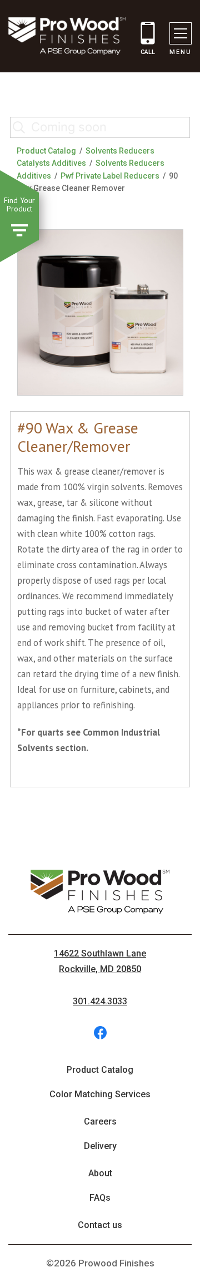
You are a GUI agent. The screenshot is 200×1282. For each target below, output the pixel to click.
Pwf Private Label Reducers (110, 175)
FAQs (100, 1197)
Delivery (100, 1146)
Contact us (100, 1225)
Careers (100, 1121)
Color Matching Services (100, 1094)
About (100, 1173)
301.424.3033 (100, 1001)
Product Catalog (46, 150)
